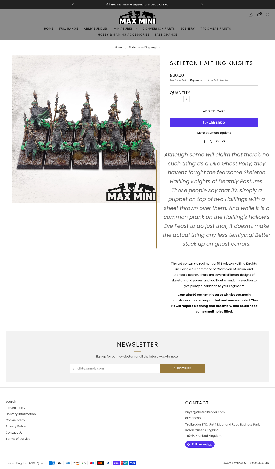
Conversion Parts (159, 28)
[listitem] (137, 4)
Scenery (188, 28)
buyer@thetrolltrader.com (205, 412)
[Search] (267, 14)
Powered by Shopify (234, 463)
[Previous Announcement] (73, 4)
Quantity (180, 92)
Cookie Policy (15, 420)
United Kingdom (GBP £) (23, 463)
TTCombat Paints (215, 28)
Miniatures (123, 28)
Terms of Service (18, 439)
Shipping (195, 80)
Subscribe (182, 368)
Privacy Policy (16, 426)
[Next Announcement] (202, 4)
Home (49, 28)
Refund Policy (15, 408)
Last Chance (166, 34)
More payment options (214, 133)
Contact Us (14, 432)
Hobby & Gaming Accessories (123, 34)
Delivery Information (21, 414)
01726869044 (195, 418)
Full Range (68, 28)
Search (11, 401)
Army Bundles (96, 28)
